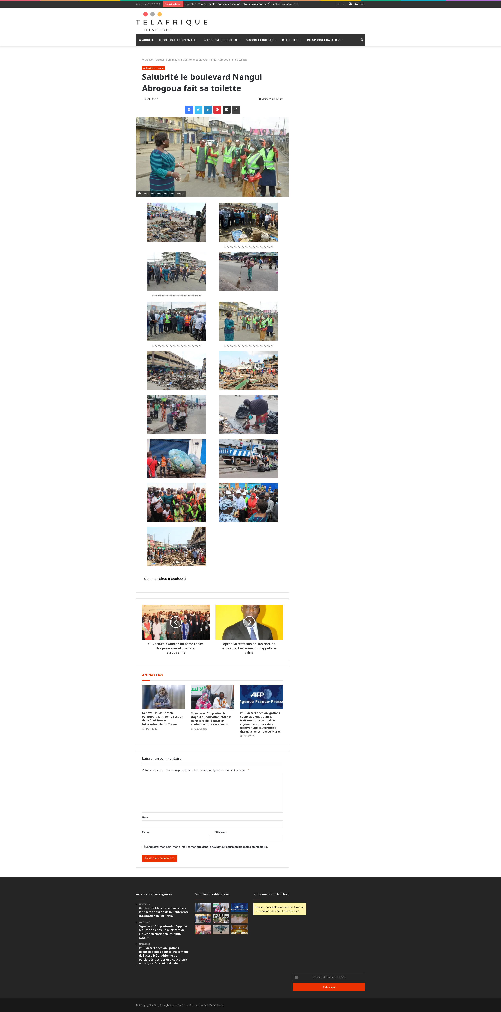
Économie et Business (222, 39)
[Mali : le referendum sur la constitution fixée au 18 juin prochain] (221, 918)
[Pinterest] (217, 110)
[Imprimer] (236, 110)
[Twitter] (198, 110)
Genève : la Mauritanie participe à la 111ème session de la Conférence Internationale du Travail (162, 718)
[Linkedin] (208, 110)
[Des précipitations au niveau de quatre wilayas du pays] (239, 918)
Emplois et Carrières (325, 39)
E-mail (146, 832)
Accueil (148, 39)
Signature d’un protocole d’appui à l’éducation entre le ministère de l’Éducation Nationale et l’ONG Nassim (249, 3)
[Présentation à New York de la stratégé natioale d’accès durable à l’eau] (203, 929)
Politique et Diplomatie (179, 39)
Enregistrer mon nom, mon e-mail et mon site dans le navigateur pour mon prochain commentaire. (206, 846)
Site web (220, 832)
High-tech (292, 39)
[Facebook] (189, 110)
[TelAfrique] (172, 21)
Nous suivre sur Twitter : (271, 894)
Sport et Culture (261, 39)
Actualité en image (167, 59)
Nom (145, 817)
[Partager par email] (227, 110)
